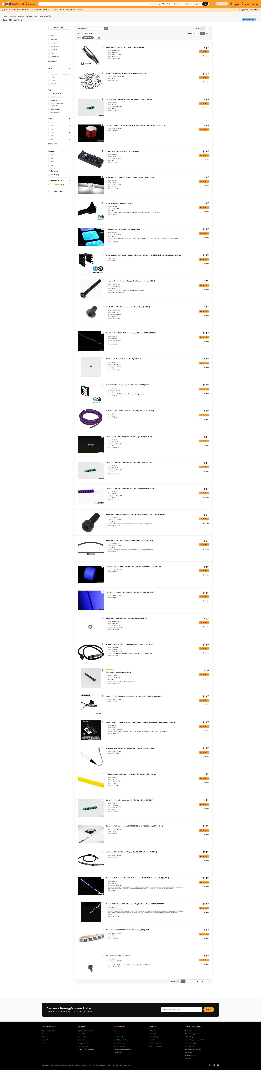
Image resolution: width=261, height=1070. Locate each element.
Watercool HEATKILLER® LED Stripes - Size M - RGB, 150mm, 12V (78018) (131, 852)
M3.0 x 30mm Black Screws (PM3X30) (119, 672)
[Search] (205, 4)
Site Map (187, 1058)
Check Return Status (83, 1046)
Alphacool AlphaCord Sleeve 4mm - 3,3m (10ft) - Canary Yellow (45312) (131, 774)
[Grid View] (207, 33)
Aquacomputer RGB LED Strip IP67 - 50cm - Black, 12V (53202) (127, 930)
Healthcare (117, 1034)
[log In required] (102, 47)
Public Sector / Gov (119, 1037)
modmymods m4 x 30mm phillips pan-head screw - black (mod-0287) (130, 281)
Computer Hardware (17, 16)
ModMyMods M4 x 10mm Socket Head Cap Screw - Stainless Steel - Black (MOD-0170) (136, 515)
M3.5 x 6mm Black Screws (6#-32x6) (118, 956)
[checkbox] (59, 184)
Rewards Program (190, 1055)
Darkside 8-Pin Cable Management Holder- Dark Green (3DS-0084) (129, 99)
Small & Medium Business (121, 1040)
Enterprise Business (119, 1043)
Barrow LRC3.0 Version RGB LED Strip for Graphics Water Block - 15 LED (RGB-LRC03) (135, 904)
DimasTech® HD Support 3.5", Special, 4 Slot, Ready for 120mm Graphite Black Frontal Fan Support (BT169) (143, 255)
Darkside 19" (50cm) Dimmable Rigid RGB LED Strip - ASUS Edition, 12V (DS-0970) (134, 826)
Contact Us (45, 1034)
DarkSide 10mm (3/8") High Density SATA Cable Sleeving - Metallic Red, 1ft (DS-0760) (135, 125)
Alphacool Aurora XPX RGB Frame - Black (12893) (123, 229)
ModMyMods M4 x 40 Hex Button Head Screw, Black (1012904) (128, 307)
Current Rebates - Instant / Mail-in (194, 1040)
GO (106, 28)
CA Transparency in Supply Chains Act (107, 1065)
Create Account (221, 4)
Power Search (59, 28)
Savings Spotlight (154, 1037)
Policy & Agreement (80, 1065)
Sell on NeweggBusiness (192, 1034)
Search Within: (82, 28)
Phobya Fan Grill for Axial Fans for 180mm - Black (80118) (126, 73)
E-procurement (118, 1052)
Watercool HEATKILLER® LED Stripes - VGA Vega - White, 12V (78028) (130, 748)
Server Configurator (155, 1043)
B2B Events (152, 1031)
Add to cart (204, 52)
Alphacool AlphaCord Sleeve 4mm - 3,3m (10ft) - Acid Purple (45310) (130, 411)
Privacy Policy (91, 1065)
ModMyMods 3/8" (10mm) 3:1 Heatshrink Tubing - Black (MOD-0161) (130, 540)
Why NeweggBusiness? (48, 1031)
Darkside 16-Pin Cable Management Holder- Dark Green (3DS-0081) (129, 800)
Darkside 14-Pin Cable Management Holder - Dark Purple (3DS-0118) (130, 489)
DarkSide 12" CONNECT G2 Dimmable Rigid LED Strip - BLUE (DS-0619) (130, 592)
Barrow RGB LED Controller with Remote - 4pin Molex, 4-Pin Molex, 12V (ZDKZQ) (134, 696)
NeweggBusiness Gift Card (193, 1049)
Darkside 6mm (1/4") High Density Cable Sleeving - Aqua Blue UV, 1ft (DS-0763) (133, 566)
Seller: (79, 38)
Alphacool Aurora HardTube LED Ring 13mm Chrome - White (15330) (130, 177)
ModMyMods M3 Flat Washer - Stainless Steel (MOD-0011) (126, 618)
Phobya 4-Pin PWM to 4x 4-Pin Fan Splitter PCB (122, 151)
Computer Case (31, 16)
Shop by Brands (189, 1046)
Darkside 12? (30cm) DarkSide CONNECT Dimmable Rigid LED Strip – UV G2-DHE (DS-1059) (137, 878)
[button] (28, 4)
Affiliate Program (190, 1037)
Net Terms (188, 1031)
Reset (99, 38)
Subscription (188, 1052)
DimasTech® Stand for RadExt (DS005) (119, 203)
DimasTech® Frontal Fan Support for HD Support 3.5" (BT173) (127, 385)
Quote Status (81, 1040)
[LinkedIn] (218, 1065)
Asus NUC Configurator (156, 1046)
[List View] (202, 33)
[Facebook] (209, 1065)
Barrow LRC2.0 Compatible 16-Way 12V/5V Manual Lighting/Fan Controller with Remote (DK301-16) (141, 722)
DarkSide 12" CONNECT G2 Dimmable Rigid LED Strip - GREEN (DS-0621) (131, 333)
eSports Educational (155, 1034)
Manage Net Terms (83, 1043)
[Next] (207, 28)
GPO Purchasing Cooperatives (122, 1049)
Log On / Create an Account (85, 1031)
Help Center (45, 1037)
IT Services (152, 1040)
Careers (44, 1043)
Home (5, 16)
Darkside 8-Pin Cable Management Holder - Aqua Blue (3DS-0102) (129, 437)
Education (116, 1031)
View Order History (83, 1037)
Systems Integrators (119, 1046)
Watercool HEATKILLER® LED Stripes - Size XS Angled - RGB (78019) (129, 644)
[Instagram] (214, 1065)
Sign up (208, 1009)
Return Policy (45, 1040)
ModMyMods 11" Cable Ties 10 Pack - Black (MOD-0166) (125, 47)
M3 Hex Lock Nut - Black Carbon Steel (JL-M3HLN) (123, 359)
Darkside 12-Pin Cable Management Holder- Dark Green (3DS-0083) (129, 463)
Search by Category (190, 1043)
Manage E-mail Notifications (86, 1049)
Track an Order (82, 1034)
